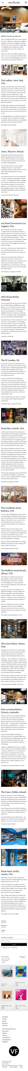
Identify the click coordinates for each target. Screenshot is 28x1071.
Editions (4, 1033)
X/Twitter (5, 1025)
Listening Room (6, 1039)
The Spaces (17, 57)
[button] (4, 2)
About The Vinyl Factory (9, 1029)
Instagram (5, 1016)
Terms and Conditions (13, 1066)
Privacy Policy (4, 1066)
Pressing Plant (6, 1037)
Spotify (4, 1021)
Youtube (4, 1019)
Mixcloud (4, 1023)
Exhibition (5, 1042)
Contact (21, 1066)
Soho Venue (5, 1031)
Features (4, 1035)
